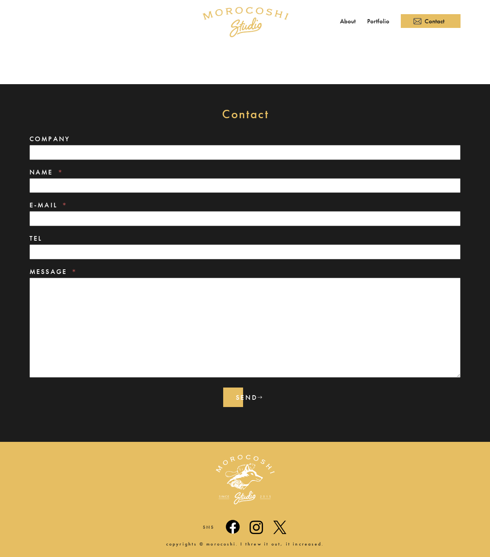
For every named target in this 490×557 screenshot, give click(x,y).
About (348, 21)
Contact (434, 21)
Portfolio (378, 21)
